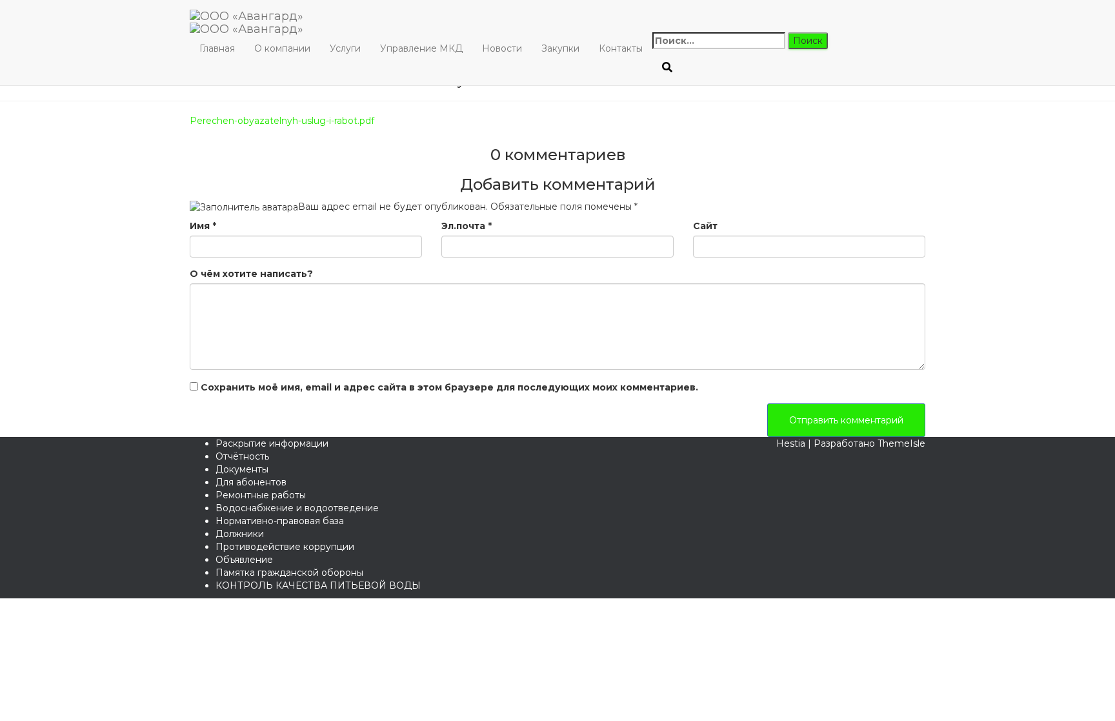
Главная (217, 48)
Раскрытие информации (272, 443)
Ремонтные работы (261, 495)
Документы (242, 469)
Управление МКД (421, 48)
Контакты (621, 48)
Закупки (560, 48)
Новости (502, 48)
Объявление (244, 559)
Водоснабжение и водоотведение (297, 508)
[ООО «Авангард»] (246, 16)
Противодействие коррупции (285, 547)
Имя (203, 226)
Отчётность (242, 456)
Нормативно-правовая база (280, 521)
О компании (282, 48)
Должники (240, 534)
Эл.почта (466, 226)
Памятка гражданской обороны (289, 572)
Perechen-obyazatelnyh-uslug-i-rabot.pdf (282, 121)
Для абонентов (251, 482)
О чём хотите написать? (251, 273)
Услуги (345, 48)
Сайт (705, 226)
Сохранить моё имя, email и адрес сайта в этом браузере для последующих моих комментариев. (449, 387)
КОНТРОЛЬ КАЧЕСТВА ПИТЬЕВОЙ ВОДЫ (318, 585)
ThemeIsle (901, 443)
